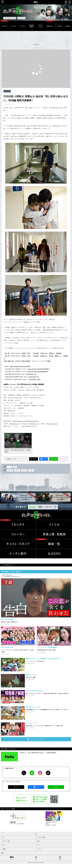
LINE (32, 773)
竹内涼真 (10, 470)
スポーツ (3, 845)
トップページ (12, 859)
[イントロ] (13, 26)
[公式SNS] (54, 553)
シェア (45, 459)
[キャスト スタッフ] (40, 26)
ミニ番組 (3, 849)
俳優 (15, 467)
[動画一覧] (49, 26)
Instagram (40, 773)
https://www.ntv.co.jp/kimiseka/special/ (25, 421)
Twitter (24, 773)
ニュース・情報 (41, 837)
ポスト (35, 459)
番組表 (60, 859)
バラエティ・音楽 (5, 841)
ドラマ (9, 467)
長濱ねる (24, 470)
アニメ (38, 845)
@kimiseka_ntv (31, 374)
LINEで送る (53, 459)
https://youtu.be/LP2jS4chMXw (38, 369)
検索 (36, 859)
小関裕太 (17, 470)
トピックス (7, 91)
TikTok (48, 773)
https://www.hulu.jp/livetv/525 (20, 366)
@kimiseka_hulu (34, 379)
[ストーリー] (22, 26)
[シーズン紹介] (58, 26)
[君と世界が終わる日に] (36, 515)
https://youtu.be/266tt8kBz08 (38, 371)
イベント (39, 849)
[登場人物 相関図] (31, 26)
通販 (2, 852)
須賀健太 (31, 470)
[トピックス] (4, 26)
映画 (38, 841)
